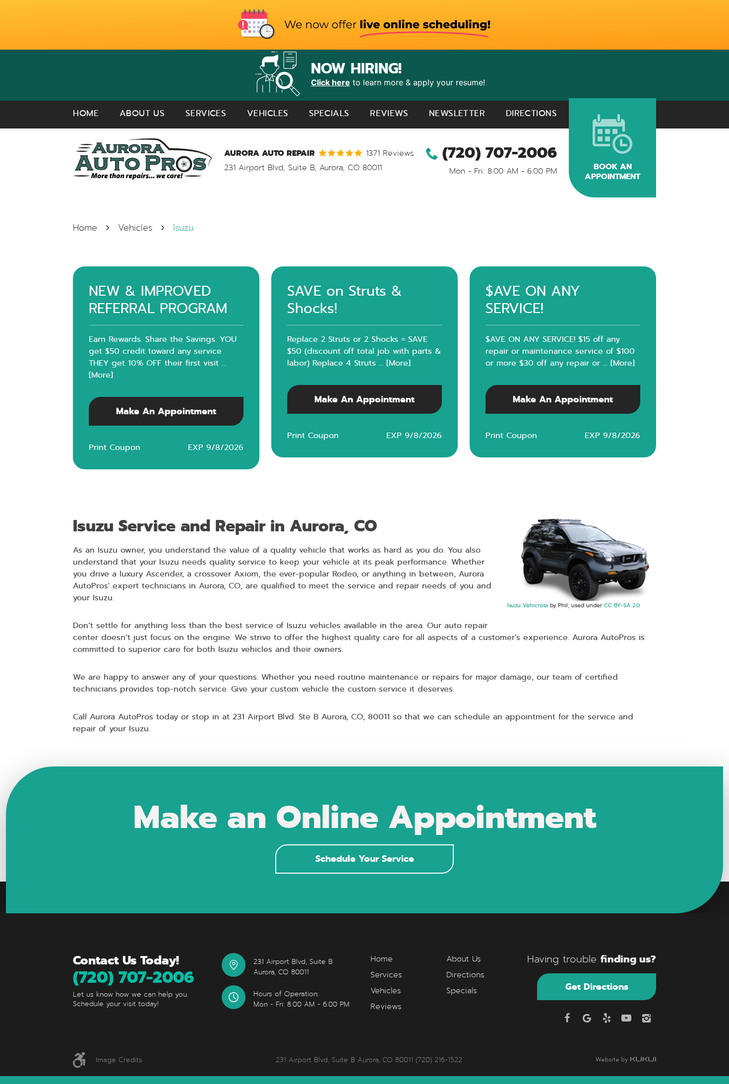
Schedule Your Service (364, 858)
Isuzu (183, 227)
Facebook (567, 1018)
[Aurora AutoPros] (142, 159)
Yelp (606, 1018)
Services (205, 113)
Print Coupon (114, 447)
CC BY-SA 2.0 (622, 605)
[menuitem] (86, 113)
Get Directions (596, 986)
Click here (330, 82)
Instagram (646, 1018)
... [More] (393, 363)
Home (86, 113)
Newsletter (457, 113)
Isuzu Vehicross (527, 605)
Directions (531, 113)
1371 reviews (390, 153)
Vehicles (267, 113)
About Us (142, 113)
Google (587, 1018)
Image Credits (119, 1060)
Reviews (389, 113)
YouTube (626, 1018)
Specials (329, 113)
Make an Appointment (166, 411)
